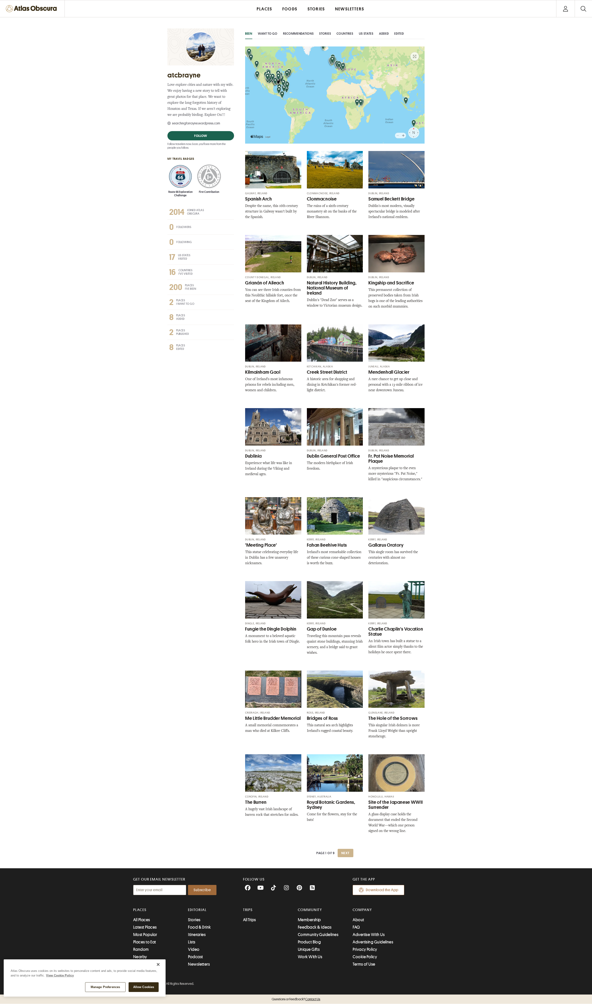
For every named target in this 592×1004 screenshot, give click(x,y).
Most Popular (145, 934)
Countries (344, 33)
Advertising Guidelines (373, 942)
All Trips (249, 920)
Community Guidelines (318, 934)
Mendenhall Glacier (388, 372)
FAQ (356, 927)
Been (248, 33)
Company (362, 910)
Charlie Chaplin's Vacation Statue (395, 632)
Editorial (197, 910)
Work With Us (310, 957)
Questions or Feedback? (296, 999)
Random (141, 949)
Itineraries (197, 934)
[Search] (583, 8)
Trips (248, 910)
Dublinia (253, 456)
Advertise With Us (369, 934)
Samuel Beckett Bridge (391, 199)
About (358, 920)
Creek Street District (327, 372)
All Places (141, 920)
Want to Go (268, 33)
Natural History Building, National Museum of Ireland (332, 288)
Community (310, 910)
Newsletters (199, 964)
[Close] (158, 964)
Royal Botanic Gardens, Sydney (331, 805)
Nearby (140, 957)
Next (345, 853)
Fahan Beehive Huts (327, 545)
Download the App (382, 890)
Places (140, 910)
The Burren (255, 802)
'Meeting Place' (261, 545)
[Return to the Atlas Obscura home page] (32, 8)
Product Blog (309, 942)
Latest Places (145, 927)
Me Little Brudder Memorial (273, 718)
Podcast (195, 957)
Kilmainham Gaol (262, 372)
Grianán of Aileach (264, 282)
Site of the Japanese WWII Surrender (395, 805)
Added (384, 33)
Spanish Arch (258, 199)
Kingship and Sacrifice (391, 282)
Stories (325, 33)
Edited (399, 33)
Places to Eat (144, 942)
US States (366, 33)
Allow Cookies (143, 987)
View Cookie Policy (60, 975)
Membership (309, 920)
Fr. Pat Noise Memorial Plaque (391, 459)
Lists (191, 942)
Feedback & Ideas (314, 927)
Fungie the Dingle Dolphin (270, 629)
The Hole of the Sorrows (393, 718)
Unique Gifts (309, 949)
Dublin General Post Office (333, 456)
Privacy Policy (365, 949)
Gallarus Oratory (386, 545)
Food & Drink (199, 927)
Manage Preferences (105, 987)
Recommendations (298, 33)
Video (193, 949)
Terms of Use (364, 964)
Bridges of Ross (322, 718)
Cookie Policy (365, 957)
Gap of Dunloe (322, 629)
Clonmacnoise (322, 199)
